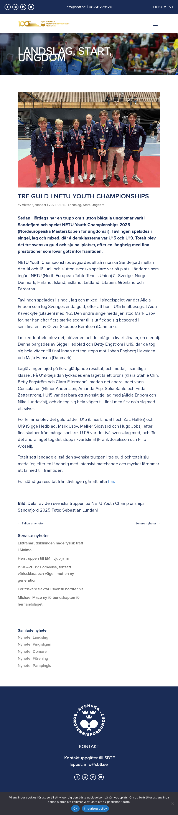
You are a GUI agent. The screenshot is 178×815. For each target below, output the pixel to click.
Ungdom (42, 57)
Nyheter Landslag (33, 637)
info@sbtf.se (76, 7)
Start (93, 50)
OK (75, 808)
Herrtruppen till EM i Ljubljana (43, 558)
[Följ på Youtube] (31, 7)
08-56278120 (100, 7)
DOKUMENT (163, 7)
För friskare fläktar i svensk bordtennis (50, 589)
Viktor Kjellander (34, 204)
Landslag (74, 204)
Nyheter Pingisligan (34, 644)
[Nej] (172, 803)
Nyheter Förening (33, 658)
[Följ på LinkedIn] (23, 7)
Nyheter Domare (32, 651)
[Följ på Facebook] (8, 7)
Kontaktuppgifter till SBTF (89, 757)
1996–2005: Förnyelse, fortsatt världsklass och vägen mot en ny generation (46, 573)
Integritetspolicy (95, 808)
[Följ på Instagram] (15, 7)
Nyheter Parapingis (34, 665)
